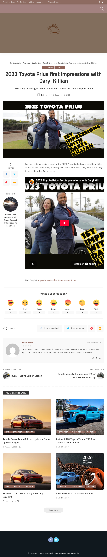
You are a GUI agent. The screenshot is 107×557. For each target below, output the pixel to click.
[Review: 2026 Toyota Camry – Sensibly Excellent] (27, 471)
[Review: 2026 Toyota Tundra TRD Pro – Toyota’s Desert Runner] (80, 417)
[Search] (101, 8)
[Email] (14, 182)
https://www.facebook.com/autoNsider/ (57, 280)
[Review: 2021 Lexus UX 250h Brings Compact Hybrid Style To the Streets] (10, 204)
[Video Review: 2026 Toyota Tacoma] (80, 471)
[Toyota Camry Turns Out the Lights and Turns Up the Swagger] (27, 417)
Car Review (17, 432)
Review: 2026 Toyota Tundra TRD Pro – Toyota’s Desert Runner (76, 440)
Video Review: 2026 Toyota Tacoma (74, 493)
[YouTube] (99, 358)
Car (7, 432)
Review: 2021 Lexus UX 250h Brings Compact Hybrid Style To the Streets (10, 220)
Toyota (60, 67)
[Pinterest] (6, 182)
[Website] (93, 358)
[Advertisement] (53, 33)
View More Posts (93, 342)
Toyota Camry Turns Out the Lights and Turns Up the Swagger (26, 440)
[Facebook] (99, 2)
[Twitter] (102, 2)
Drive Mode (45, 95)
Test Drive (48, 67)
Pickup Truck (77, 432)
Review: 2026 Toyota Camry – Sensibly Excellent (23, 495)
